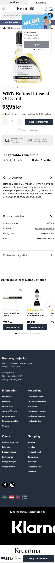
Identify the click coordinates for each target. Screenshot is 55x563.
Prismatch (6, 447)
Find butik (6, 401)
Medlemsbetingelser (36, 416)
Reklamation (33, 462)
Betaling (31, 442)
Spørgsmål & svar (10, 411)
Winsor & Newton (44, 228)
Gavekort (32, 471)
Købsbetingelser (35, 467)
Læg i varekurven (38, 121)
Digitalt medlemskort (37, 401)
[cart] (51, 9)
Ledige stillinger (9, 462)
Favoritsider (7, 406)
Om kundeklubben (35, 396)
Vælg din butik (14, 160)
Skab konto (33, 406)
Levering (31, 447)
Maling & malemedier (17, 28)
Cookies (5, 426)
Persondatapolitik (10, 421)
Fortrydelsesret (34, 452)
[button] (5, 122)
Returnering (33, 457)
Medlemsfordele (34, 421)
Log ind (36, 44)
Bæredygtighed (9, 452)
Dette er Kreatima (10, 442)
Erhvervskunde (8, 416)
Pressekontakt (8, 467)
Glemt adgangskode (36, 411)
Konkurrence (7, 457)
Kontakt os (7, 396)
